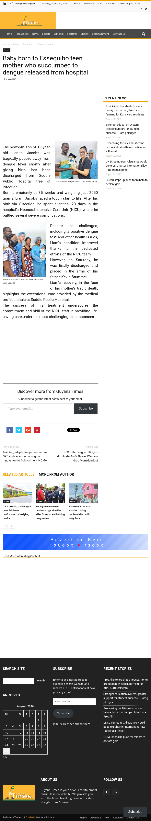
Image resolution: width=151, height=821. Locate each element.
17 (6, 739)
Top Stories (22, 33)
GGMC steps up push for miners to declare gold (127, 182)
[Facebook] (141, 9)
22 (38, 739)
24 (6, 745)
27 (26, 745)
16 (44, 732)
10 (6, 732)
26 (19, 745)
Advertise (89, 3)
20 (26, 739)
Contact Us (119, 33)
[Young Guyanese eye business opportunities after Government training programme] (50, 493)
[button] (143, 34)
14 (32, 732)
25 (13, 745)
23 (44, 739)
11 (13, 732)
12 (19, 732)
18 (13, 739)
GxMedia (31, 817)
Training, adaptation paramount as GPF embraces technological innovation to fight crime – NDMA (25, 456)
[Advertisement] (50, 112)
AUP (99, 3)
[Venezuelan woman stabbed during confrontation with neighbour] (83, 493)
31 (6, 751)
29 (38, 745)
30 (44, 745)
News (35, 33)
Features (72, 33)
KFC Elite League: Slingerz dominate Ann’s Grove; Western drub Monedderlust (77, 456)
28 (32, 745)
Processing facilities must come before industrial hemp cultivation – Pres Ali (126, 147)
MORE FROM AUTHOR (56, 474)
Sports (84, 33)
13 (26, 732)
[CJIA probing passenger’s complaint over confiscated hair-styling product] (17, 493)
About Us (110, 3)
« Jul (5, 756)
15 (38, 732)
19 (19, 739)
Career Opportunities (130, 3)
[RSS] (146, 9)
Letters (46, 33)
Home (77, 3)
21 (32, 739)
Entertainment (100, 33)
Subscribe (86, 408)
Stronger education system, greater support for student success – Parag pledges (122, 128)
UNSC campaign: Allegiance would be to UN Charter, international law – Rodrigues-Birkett (126, 165)
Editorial (59, 33)
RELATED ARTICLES (19, 474)
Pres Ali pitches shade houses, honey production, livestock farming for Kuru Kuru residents (125, 110)
